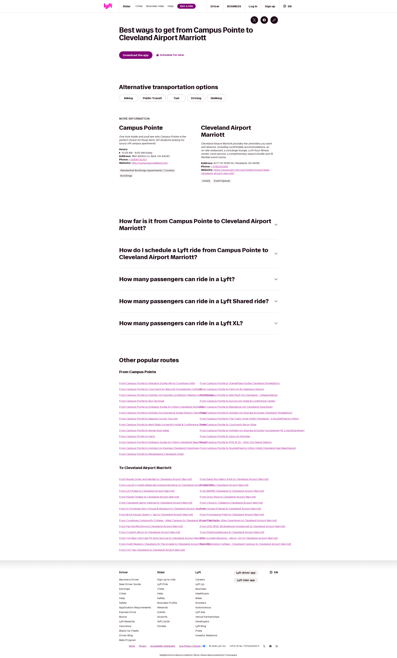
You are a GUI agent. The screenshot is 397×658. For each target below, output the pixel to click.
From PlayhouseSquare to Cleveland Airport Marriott (232, 532)
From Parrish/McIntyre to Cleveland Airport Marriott (151, 526)
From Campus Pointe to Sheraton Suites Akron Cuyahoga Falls (157, 383)
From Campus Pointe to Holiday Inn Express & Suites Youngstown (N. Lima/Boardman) (252, 430)
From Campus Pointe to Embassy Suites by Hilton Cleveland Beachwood (163, 442)
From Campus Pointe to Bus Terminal (141, 401)
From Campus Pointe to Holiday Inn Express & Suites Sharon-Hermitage (162, 413)
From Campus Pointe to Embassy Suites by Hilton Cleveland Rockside (161, 407)
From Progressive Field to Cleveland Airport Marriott (232, 514)
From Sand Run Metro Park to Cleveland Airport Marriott (234, 479)
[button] (198, 225)
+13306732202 (138, 159)
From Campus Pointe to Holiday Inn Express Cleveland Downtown (159, 448)
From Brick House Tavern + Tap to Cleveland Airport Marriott (156, 514)
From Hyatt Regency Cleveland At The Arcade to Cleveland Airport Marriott (164, 544)
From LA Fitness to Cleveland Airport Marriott (146, 491)
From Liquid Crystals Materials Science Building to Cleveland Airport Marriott (166, 485)
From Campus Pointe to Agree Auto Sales (144, 430)
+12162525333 (219, 166)
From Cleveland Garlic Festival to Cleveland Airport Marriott (155, 503)
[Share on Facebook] (264, 20)
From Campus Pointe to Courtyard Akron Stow (228, 424)
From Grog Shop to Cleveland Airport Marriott (228, 497)
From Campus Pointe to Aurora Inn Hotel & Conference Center (237, 401)
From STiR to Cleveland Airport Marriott (224, 485)
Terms (132, 646)
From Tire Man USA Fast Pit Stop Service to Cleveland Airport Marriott (161, 538)
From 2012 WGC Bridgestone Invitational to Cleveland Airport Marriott (242, 526)
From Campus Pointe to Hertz (137, 436)
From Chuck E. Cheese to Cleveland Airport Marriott (231, 503)
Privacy (143, 646)
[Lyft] (108, 6)
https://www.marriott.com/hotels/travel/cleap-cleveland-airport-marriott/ (235, 171)
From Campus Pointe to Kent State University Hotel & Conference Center (163, 424)
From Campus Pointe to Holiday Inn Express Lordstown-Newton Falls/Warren (166, 395)
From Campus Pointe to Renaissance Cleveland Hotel (151, 454)
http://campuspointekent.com (150, 163)
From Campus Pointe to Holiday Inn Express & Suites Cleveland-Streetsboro (246, 413)
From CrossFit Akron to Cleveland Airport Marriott (149, 532)
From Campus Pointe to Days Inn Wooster (225, 436)
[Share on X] (254, 20)
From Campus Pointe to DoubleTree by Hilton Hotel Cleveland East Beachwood (248, 448)
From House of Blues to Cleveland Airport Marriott (230, 508)
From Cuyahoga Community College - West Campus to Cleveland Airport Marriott (168, 520)
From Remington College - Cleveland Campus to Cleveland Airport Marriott (245, 544)
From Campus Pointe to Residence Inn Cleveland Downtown (236, 407)
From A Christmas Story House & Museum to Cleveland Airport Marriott (162, 508)
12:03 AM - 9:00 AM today (137, 153)
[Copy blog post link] (274, 20)
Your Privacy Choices (190, 646)
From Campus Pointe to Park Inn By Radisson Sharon (232, 389)
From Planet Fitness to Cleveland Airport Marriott (149, 497)
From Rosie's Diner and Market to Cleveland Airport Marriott (155, 479)
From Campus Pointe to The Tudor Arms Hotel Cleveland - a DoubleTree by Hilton (249, 418)
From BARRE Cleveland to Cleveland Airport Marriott (232, 491)
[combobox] (287, 6)
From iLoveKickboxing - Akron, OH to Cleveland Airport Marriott (239, 538)
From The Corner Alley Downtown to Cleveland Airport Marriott (238, 520)
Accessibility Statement (162, 646)
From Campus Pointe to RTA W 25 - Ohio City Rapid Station (236, 442)
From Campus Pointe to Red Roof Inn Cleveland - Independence (238, 395)
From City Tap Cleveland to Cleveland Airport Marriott (152, 550)
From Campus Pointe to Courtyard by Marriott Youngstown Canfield (160, 389)
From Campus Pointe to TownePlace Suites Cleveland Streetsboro (240, 383)
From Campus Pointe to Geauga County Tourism (148, 418)
